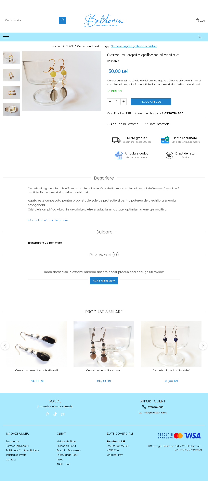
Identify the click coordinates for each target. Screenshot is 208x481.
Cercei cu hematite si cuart (104, 370)
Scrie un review (104, 281)
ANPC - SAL (63, 464)
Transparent (36, 243)
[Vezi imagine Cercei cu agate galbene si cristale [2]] (11, 92)
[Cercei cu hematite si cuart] (104, 344)
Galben (49, 243)
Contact (11, 459)
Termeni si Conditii (17, 446)
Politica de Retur (66, 446)
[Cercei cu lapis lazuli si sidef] (171, 344)
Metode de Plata (66, 441)
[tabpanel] (61, 81)
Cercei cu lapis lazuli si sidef (171, 370)
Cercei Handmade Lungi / (93, 46)
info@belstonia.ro (155, 412)
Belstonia (113, 61)
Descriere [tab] (104, 178)
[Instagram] (62, 414)
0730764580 (155, 407)
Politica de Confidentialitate (22, 450)
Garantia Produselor (69, 450)
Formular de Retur (67, 455)
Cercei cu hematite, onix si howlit (36, 370)
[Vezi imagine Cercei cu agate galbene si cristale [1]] (11, 75)
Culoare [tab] (104, 232)
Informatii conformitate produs (48, 220)
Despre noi (12, 441)
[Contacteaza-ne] (200, 37)
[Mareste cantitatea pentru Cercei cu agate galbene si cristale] (123, 101)
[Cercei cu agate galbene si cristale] (61, 81)
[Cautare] (62, 20)
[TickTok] (55, 414)
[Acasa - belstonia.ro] (104, 20)
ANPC (60, 459)
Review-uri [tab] (104, 255)
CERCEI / (71, 46)
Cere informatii (159, 124)
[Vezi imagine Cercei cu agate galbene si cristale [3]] (11, 109)
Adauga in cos (151, 102)
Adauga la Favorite (124, 124)
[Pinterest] (47, 414)
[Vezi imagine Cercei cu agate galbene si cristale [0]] (11, 57)
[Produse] (6, 38)
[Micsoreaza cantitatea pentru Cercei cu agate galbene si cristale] (110, 101)
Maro (58, 243)
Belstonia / (58, 46)
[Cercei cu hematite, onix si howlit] (36, 344)
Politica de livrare (16, 455)
